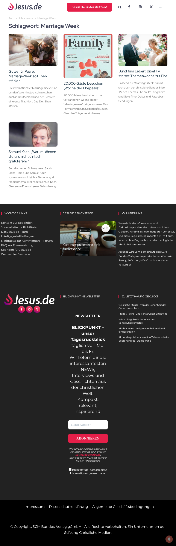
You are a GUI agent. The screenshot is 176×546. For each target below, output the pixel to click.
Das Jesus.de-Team (14, 231)
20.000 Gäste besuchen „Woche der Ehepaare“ (83, 85)
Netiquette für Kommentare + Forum (27, 240)
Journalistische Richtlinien (19, 227)
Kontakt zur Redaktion (17, 222)
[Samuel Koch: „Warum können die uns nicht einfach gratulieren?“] (33, 134)
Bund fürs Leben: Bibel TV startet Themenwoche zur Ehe (142, 73)
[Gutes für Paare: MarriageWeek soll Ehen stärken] (33, 50)
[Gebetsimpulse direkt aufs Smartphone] (88, 238)
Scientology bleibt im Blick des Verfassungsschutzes (136, 321)
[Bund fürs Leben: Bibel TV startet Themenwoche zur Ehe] (142, 50)
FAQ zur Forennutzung (17, 245)
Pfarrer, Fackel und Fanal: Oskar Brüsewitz (142, 313)
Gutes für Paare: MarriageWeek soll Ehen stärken (28, 76)
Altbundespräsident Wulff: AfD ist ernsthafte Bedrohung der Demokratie (143, 339)
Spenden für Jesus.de (16, 249)
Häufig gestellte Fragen (17, 236)
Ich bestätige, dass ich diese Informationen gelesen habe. (88, 471)
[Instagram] (140, 7)
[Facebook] (129, 7)
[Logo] (29, 300)
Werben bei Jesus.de (15, 254)
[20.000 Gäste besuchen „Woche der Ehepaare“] (88, 56)
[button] (119, 7)
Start (11, 18)
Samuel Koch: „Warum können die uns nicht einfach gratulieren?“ (32, 156)
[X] (151, 7)
